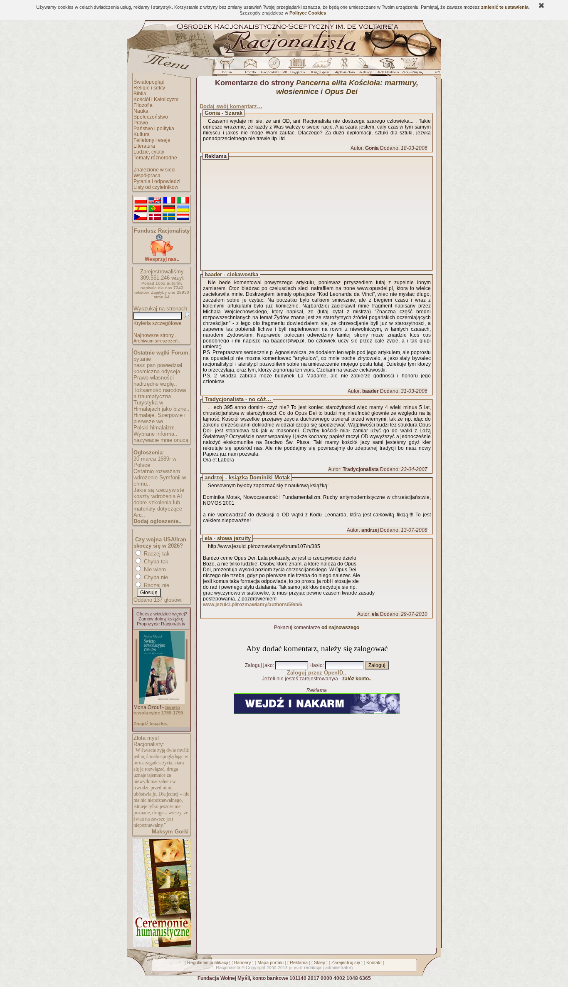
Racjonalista (228, 967)
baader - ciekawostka (231, 274)
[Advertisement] (324, 213)
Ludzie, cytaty (148, 152)
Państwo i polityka (153, 128)
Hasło (316, 665)
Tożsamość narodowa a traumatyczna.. (159, 393)
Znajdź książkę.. (150, 723)
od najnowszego (340, 627)
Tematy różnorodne (155, 158)
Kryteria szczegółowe (157, 323)
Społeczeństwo (150, 117)
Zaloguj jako (259, 665)
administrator (338, 967)
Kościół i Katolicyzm (155, 99)
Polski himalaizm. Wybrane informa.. (155, 430)
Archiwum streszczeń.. (156, 340)
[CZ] (140, 217)
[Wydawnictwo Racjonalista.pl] (344, 68)
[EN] (155, 200)
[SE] (169, 217)
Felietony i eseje (151, 140)
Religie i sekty (149, 88)
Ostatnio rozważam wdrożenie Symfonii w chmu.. (159, 477)
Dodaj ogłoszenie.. (157, 521)
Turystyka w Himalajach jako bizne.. (161, 405)
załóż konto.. (356, 679)
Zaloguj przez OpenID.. (316, 673)
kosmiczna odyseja (156, 371)
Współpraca (147, 176)
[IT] (183, 200)
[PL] (140, 200)
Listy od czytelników (155, 187)
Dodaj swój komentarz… (231, 106)
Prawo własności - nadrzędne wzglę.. (155, 380)
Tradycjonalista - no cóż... (238, 399)
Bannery (242, 962)
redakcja (312, 967)
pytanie (142, 359)
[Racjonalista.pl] (284, 55)
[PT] (155, 209)
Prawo (140, 123)
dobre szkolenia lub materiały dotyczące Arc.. (157, 508)
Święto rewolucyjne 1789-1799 (158, 710)
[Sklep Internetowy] (298, 68)
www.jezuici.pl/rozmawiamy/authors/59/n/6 (252, 605)
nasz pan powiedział (157, 365)
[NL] (183, 217)
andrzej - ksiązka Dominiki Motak (247, 477)
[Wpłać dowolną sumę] (162, 254)
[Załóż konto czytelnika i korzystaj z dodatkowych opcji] (410, 68)
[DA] (155, 217)
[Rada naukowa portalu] (386, 68)
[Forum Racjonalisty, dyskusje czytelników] (228, 68)
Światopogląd (149, 82)
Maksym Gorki (170, 831)
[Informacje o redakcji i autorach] (364, 68)
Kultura (141, 134)
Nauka (140, 111)
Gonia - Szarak (223, 113)
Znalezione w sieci (154, 170)
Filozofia (143, 105)
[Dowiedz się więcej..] (161, 945)
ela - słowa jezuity (228, 538)
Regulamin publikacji (207, 962)
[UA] (183, 209)
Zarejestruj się (345, 962)
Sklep (319, 962)
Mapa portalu (270, 962)
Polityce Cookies (307, 12)
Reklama (299, 962)
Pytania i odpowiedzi (156, 181)
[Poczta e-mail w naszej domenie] (250, 68)
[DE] (169, 209)
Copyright (255, 967)
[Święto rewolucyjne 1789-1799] (162, 702)
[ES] (140, 209)
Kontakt (374, 962)
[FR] (169, 200)
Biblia (139, 94)
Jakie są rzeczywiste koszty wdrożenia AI (158, 493)
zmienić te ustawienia (504, 7)
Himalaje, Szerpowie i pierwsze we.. (159, 418)
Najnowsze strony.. (154, 335)
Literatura (144, 146)
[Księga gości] (322, 68)
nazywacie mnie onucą (160, 440)
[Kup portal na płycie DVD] (274, 68)
